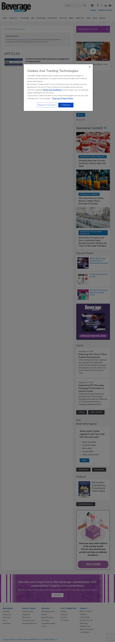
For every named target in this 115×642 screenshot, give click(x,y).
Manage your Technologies (47, 105)
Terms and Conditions (52, 90)
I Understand (66, 105)
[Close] (89, 66)
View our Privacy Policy (62, 98)
